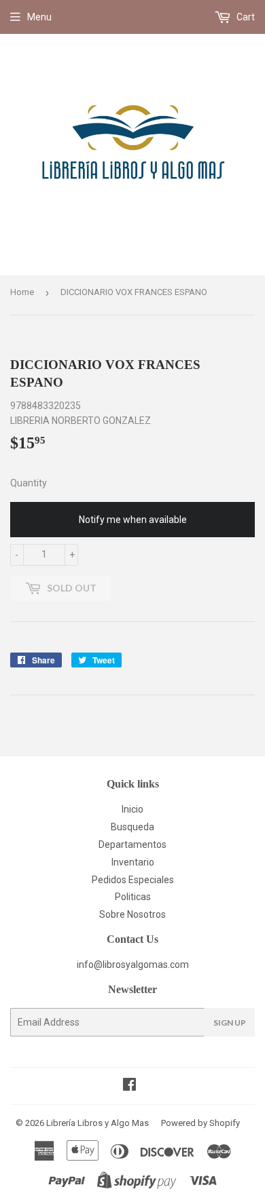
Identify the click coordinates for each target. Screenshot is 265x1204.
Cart (244, 17)
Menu (39, 17)
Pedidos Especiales (133, 879)
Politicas (133, 896)
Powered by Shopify (200, 1123)
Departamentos (132, 844)
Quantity (28, 483)
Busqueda (132, 826)
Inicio (132, 809)
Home (22, 292)
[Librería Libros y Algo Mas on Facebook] (129, 1086)
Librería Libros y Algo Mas (97, 1123)
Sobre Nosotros (132, 914)
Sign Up (229, 1022)
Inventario (132, 862)
